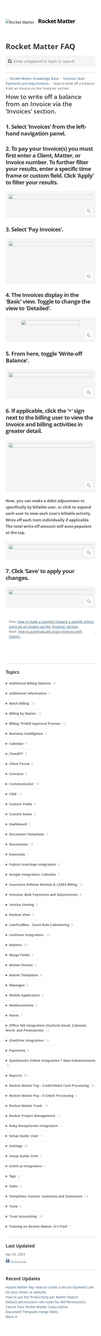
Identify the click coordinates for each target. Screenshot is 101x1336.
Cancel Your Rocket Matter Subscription (37, 1307)
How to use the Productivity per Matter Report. (42, 1297)
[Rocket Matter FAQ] (20, 22)
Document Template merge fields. (32, 1312)
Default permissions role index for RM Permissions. (46, 1302)
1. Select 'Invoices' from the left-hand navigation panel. (46, 130)
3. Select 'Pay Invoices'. (34, 229)
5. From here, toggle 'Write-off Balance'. (44, 357)
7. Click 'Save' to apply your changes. (40, 574)
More (10, 1316)
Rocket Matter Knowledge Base (34, 78)
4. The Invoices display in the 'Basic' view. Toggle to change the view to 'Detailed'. (48, 302)
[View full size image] (50, 204)
